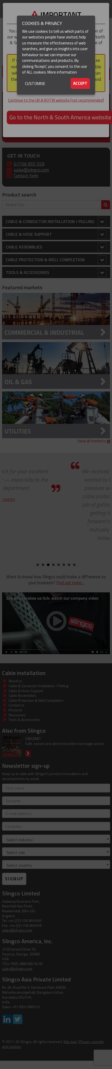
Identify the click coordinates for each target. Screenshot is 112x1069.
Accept (80, 83)
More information (62, 72)
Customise (35, 84)
